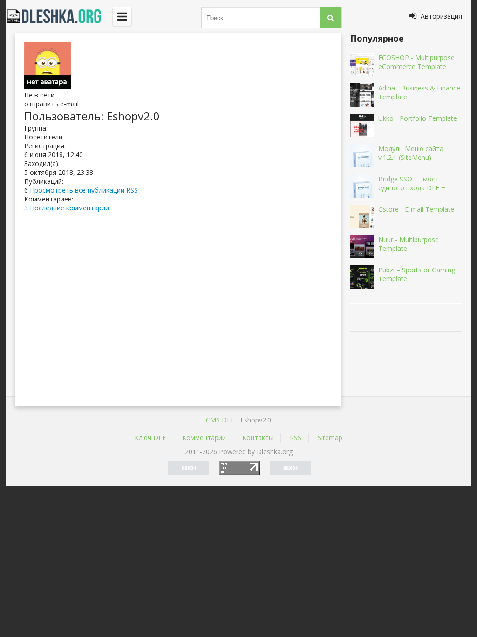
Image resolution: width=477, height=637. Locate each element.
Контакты (257, 437)
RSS (132, 190)
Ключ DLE (150, 437)
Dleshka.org (59, 16)
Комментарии (204, 437)
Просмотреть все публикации (77, 190)
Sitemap (330, 437)
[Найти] (330, 17)
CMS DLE (220, 419)
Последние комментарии (69, 207)
